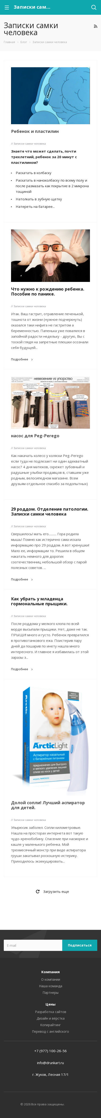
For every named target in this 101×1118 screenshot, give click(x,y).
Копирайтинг (50, 1025)
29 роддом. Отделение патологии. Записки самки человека (49, 511)
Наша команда (50, 986)
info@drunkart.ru (50, 1062)
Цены (50, 1004)
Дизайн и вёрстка (51, 1018)
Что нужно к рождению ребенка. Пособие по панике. (47, 291)
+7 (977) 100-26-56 (50, 1050)
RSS (95, 26)
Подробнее (19, 359)
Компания (50, 971)
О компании (50, 979)
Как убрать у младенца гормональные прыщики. (39, 601)
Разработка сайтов (50, 1012)
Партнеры (50, 992)
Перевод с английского (50, 1031)
